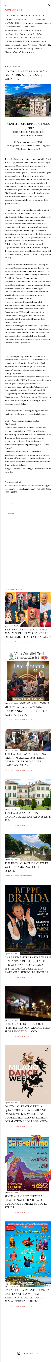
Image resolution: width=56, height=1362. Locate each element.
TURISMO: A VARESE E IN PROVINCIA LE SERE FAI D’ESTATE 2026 (28, 816)
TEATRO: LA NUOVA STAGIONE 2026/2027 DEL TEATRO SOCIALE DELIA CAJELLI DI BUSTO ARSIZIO (28, 633)
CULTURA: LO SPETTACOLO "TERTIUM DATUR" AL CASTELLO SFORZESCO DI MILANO (27, 1027)
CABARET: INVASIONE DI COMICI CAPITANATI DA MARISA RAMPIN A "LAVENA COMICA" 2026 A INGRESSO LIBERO (27, 1295)
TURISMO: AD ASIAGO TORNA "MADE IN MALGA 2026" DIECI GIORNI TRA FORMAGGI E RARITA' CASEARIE (25, 759)
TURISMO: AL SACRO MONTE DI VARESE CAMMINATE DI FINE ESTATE (26, 867)
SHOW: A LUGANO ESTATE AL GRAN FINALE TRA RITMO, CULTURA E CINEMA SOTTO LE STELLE (26, 1201)
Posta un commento (23, 642)
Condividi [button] (8, 503)
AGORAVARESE (14, 10)
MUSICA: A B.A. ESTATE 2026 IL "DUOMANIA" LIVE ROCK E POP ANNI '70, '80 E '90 (26, 710)
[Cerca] (49, 4)
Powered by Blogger (30, 1353)
